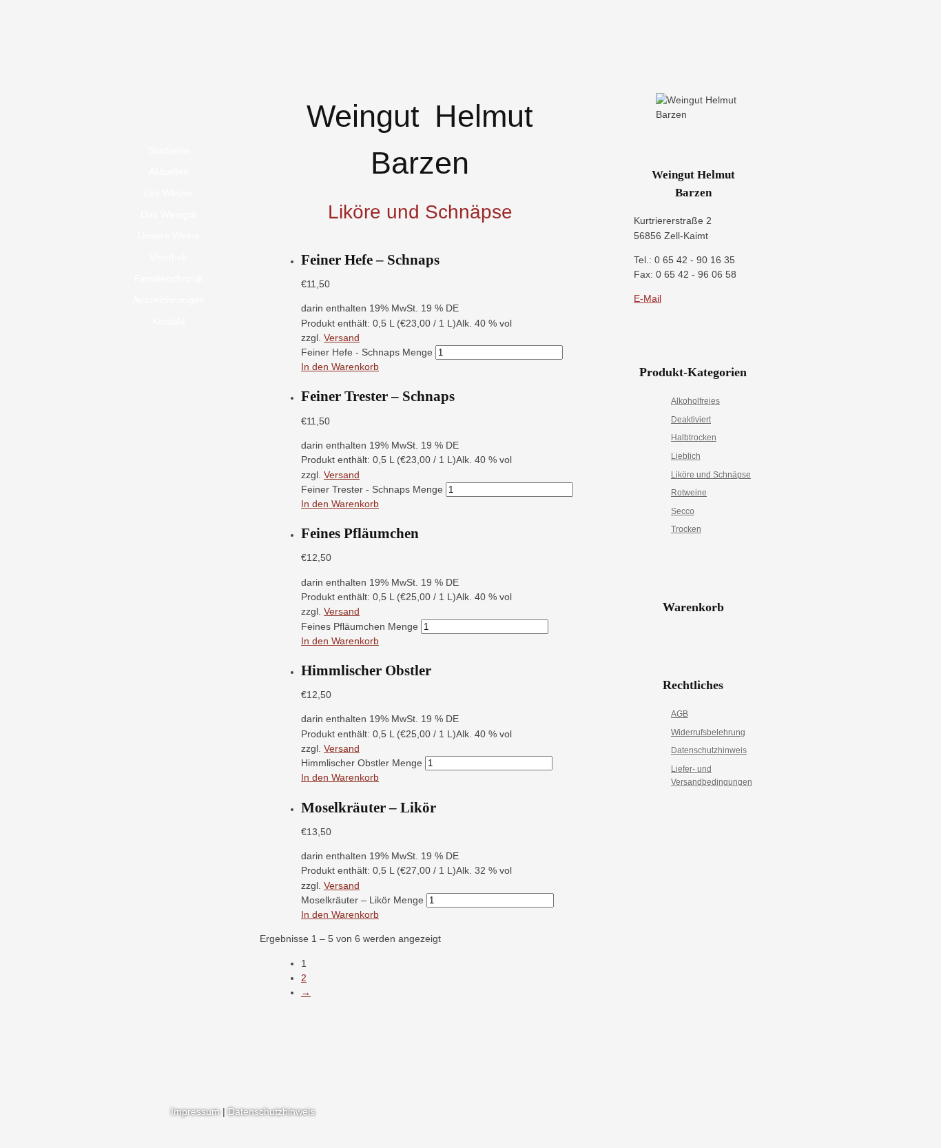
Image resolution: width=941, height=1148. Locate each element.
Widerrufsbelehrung (708, 732)
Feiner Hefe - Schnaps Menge (367, 352)
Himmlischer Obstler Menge (361, 762)
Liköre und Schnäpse (711, 475)
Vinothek (168, 257)
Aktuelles (168, 171)
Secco (682, 511)
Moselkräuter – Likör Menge (362, 899)
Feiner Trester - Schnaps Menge (372, 489)
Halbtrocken (693, 437)
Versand (342, 337)
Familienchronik (168, 278)
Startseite (168, 150)
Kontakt (168, 321)
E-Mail (647, 298)
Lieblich (686, 456)
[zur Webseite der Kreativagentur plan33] (732, 1114)
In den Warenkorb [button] (340, 366)
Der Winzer (168, 193)
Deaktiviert (691, 419)
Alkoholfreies (695, 401)
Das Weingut (168, 214)
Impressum (195, 1111)
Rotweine (689, 493)
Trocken (686, 529)
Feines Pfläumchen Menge (359, 626)
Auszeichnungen (168, 300)
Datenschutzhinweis (709, 750)
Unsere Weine (169, 235)
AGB (679, 714)
